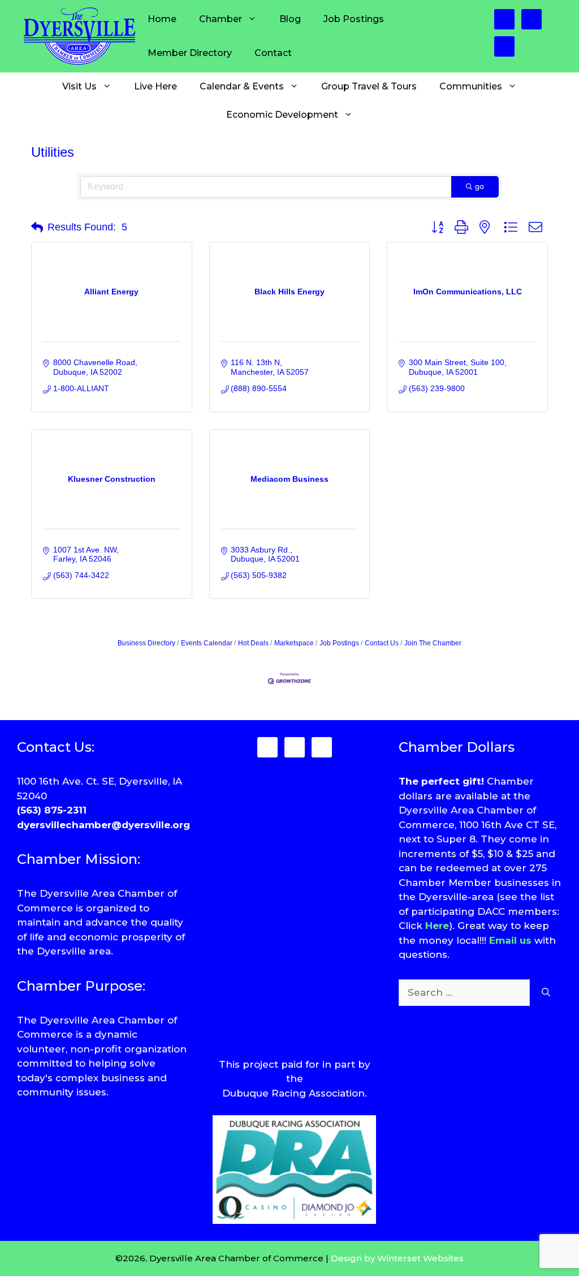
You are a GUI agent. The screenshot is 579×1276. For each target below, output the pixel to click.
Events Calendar (206, 643)
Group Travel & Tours (369, 86)
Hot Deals (253, 643)
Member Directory (190, 53)
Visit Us (79, 86)
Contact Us (382, 643)
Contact (273, 53)
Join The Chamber (432, 643)
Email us (510, 940)
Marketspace (294, 643)
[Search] (546, 993)
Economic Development (282, 114)
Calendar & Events (242, 86)
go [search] (479, 186)
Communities (470, 86)
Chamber (220, 19)
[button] (37, 228)
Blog (290, 19)
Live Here (155, 86)
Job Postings (353, 19)
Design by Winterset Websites (397, 1258)
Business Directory (146, 643)
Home (162, 19)
